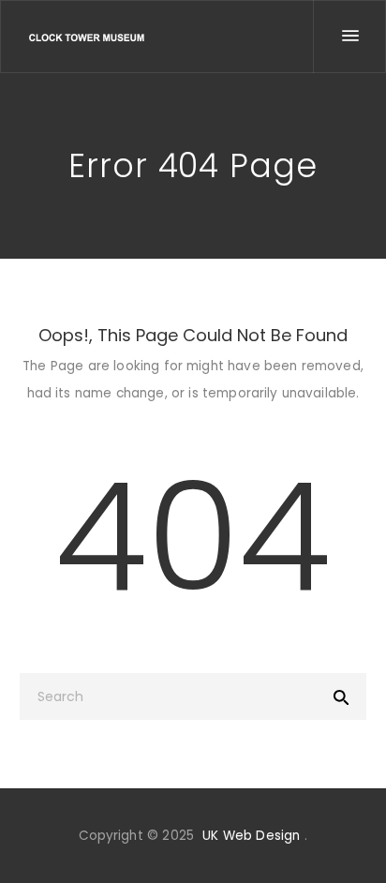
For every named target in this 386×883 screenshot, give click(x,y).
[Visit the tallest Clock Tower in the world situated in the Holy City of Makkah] (86, 37)
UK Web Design (251, 836)
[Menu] (349, 36)
